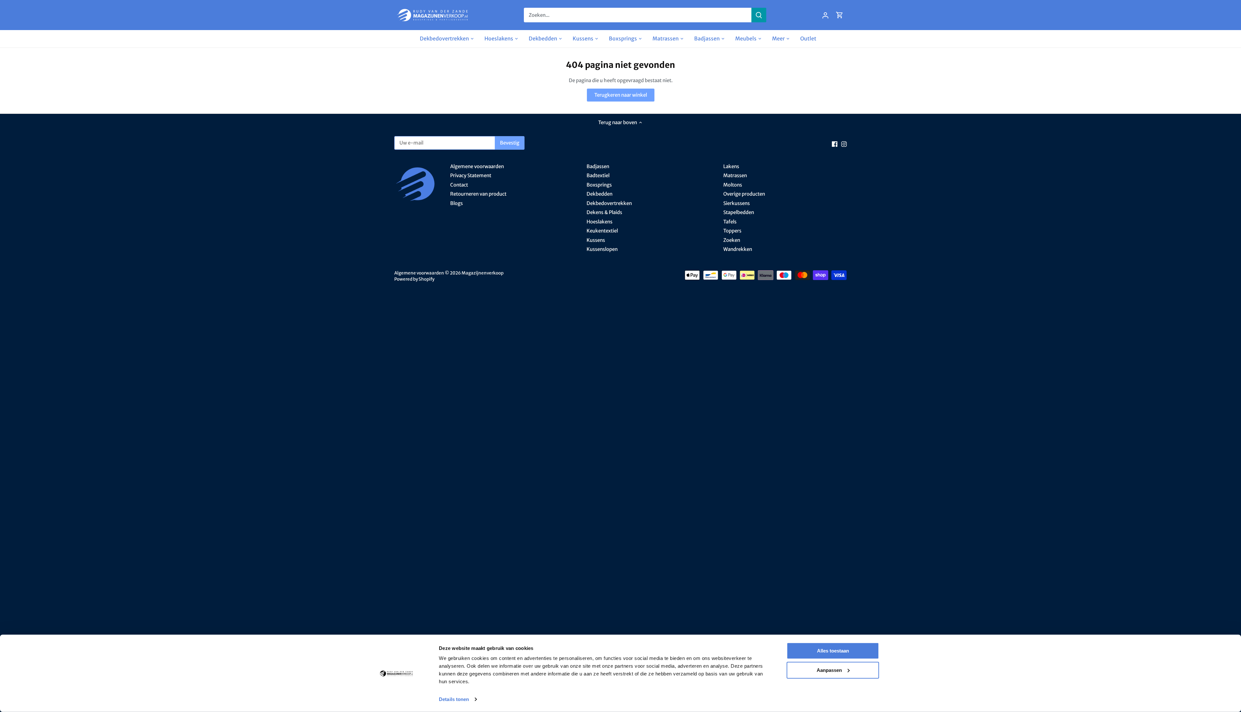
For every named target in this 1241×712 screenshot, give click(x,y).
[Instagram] (844, 143)
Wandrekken (737, 249)
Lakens (731, 166)
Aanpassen (829, 670)
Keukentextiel (602, 231)
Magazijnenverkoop (482, 273)
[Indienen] (758, 15)
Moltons (732, 185)
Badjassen (598, 166)
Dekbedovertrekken (609, 203)
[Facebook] (834, 143)
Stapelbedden (738, 212)
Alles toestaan (833, 650)
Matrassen (735, 175)
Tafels (730, 222)
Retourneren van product (478, 194)
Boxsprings (599, 185)
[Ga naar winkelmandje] (839, 15)
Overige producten (744, 194)
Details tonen (454, 699)
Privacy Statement (470, 175)
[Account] (825, 15)
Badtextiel (598, 175)
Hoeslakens (599, 222)
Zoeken (731, 240)
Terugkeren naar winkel (620, 95)
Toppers (732, 231)
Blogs (456, 203)
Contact (459, 185)
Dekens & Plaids (604, 212)
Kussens (596, 240)
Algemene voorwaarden (477, 166)
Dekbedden (599, 194)
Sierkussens (736, 203)
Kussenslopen (602, 249)
